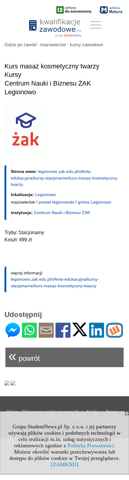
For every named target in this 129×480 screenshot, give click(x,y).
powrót (24, 356)
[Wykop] (114, 335)
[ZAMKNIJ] (64, 464)
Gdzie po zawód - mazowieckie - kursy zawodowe (53, 44)
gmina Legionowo (94, 202)
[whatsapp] (29, 335)
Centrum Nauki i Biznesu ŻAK (62, 212)
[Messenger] (12, 335)
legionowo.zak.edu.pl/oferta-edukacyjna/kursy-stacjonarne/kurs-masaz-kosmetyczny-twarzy (64, 178)
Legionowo (45, 194)
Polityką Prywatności (91, 445)
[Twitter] (79, 334)
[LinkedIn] (96, 335)
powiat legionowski (56, 202)
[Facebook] (63, 335)
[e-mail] (46, 335)
